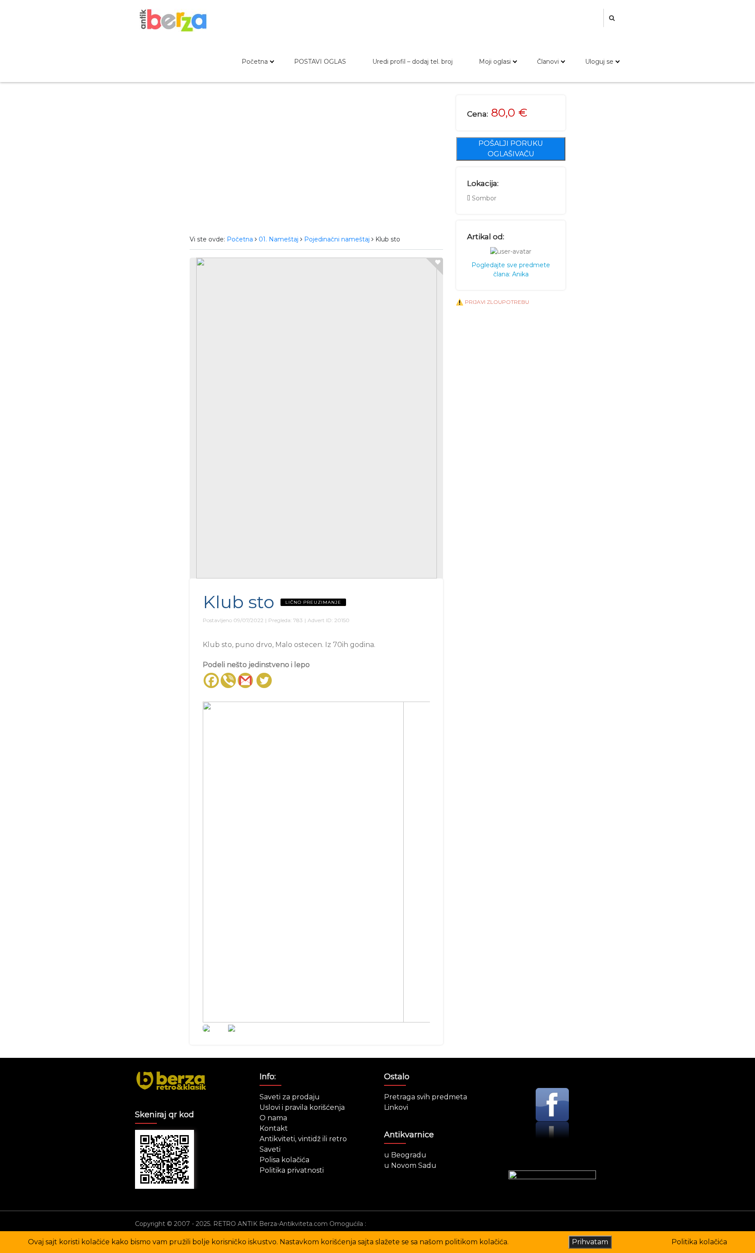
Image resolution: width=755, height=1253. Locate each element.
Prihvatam (590, 1242)
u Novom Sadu (410, 1165)
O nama (273, 1118)
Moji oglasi (495, 62)
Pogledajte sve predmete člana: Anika (510, 269)
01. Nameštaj (278, 239)
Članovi (548, 62)
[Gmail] (245, 680)
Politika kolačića (699, 1242)
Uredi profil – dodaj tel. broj (412, 62)
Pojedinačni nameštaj (337, 239)
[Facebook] (211, 680)
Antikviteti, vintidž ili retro (303, 1139)
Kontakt (274, 1128)
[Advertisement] (316, 161)
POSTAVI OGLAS (320, 62)
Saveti (270, 1149)
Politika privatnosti (292, 1170)
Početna (255, 62)
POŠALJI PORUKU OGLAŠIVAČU (510, 148)
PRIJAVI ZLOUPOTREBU (497, 302)
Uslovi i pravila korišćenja (302, 1107)
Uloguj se (599, 62)
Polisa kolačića (284, 1160)
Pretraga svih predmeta (425, 1097)
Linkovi (396, 1107)
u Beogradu (405, 1155)
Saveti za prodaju (290, 1097)
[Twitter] (264, 680)
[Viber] (228, 680)
